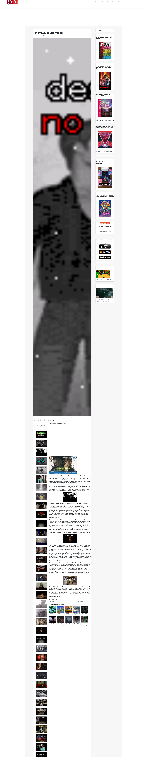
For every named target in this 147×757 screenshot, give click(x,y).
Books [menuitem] (109, 1)
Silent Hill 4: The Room (54, 433)
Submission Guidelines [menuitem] (124, 1)
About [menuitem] (139, 1)
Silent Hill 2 (52, 429)
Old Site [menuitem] (144, 1)
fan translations (78, 516)
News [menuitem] (104, 1)
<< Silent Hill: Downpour (54, 601)
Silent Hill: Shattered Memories (56, 439)
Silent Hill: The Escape (54, 449)
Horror (37, 425)
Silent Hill (66, 423)
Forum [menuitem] (135, 1)
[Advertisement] (73, 17)
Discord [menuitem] (131, 1)
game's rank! (107, 243)
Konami (39, 425)
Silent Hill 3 (52, 431)
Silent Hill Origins (53, 435)
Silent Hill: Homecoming (54, 437)
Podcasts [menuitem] (115, 1)
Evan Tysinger (42, 35)
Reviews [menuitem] (91, 1)
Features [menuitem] (98, 1)
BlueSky (2, 4)
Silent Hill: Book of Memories (55, 445)
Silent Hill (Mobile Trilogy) (54, 447)
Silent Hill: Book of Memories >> (84, 601)
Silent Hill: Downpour (54, 441)
